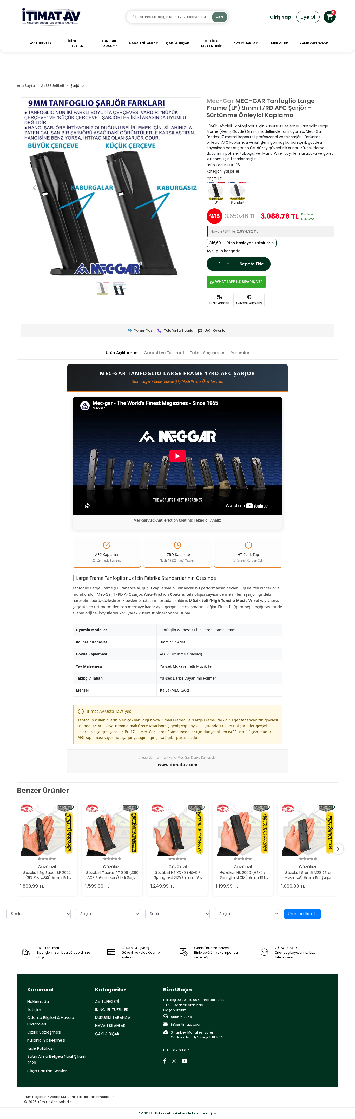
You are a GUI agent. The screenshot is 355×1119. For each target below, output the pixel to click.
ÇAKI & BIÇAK (107, 1033)
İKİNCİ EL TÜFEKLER (111, 1009)
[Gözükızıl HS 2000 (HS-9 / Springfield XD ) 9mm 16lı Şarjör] (243, 830)
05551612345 (181, 1016)
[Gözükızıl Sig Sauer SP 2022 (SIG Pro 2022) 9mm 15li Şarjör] (47, 830)
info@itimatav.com (187, 1024)
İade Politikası (40, 1048)
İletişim (34, 1009)
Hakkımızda (38, 1001)
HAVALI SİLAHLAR (110, 1025)
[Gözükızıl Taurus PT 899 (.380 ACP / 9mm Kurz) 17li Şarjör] (112, 830)
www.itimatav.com (178, 764)
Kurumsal (40, 989)
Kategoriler (110, 989)
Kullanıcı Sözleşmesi (46, 1040)
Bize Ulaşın (177, 989)
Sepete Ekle (252, 264)
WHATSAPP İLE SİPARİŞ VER (239, 281)
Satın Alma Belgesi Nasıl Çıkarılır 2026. (57, 1059)
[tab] (122, 353)
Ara (219, 17)
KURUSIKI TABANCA (112, 1017)
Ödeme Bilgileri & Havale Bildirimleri (50, 1021)
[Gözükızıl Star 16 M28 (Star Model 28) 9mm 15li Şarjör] (308, 830)
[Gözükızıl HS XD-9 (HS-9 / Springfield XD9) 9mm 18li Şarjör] (177, 830)
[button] (330, 17)
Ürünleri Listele (302, 914)
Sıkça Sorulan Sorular (47, 1071)
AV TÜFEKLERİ (107, 1001)
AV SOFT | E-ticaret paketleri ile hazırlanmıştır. (177, 1113)
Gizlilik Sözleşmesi (44, 1032)
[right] (338, 849)
